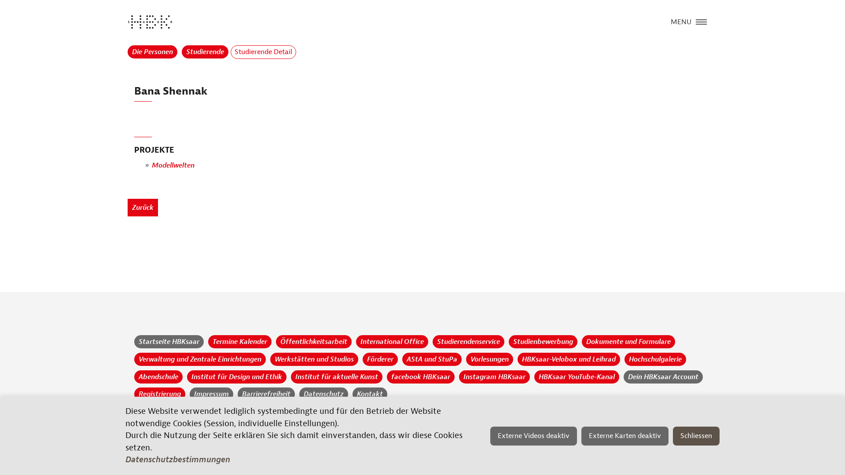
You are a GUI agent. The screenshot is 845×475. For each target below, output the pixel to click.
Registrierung (160, 394)
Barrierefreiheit (266, 394)
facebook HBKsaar (420, 377)
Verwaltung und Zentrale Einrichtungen (200, 359)
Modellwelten (173, 165)
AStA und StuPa (432, 359)
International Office (392, 341)
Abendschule (158, 377)
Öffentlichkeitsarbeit (313, 341)
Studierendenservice (468, 341)
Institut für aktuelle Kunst (336, 377)
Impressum (211, 394)
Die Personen (152, 52)
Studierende (205, 52)
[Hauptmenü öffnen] (701, 21)
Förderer (380, 359)
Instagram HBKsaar (494, 377)
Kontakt (370, 394)
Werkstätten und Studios (314, 359)
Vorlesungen (489, 359)
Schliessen (696, 435)
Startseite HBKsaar (169, 341)
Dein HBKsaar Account (663, 377)
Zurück (143, 207)
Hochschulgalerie (655, 359)
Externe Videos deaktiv (533, 435)
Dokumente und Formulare (628, 341)
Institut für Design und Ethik (236, 377)
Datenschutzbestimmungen (177, 459)
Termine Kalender (240, 341)
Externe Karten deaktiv (625, 435)
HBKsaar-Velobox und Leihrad (569, 359)
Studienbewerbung (543, 341)
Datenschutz (324, 394)
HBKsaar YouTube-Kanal (577, 377)
